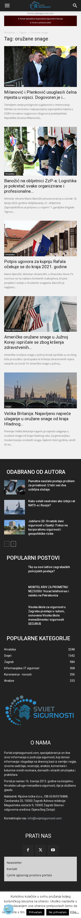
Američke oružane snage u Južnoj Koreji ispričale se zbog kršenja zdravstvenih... (36, 342)
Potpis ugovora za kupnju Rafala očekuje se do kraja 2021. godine (35, 264)
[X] (40, 850)
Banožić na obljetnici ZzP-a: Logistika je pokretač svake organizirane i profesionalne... (40, 186)
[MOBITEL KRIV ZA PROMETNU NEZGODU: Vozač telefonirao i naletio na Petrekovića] (14, 593)
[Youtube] (53, 850)
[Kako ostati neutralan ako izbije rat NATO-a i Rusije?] (14, 507)
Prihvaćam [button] (35, 912)
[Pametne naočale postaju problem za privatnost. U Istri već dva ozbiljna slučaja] (14, 487)
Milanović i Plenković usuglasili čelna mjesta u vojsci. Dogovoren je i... (40, 95)
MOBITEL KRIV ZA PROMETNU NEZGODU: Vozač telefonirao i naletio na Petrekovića (48, 591)
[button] (7, 5)
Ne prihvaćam (57, 912)
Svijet (8, 406)
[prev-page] (6, 544)
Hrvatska (10, 85)
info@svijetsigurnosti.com (45, 818)
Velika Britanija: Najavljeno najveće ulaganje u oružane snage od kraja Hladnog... (37, 418)
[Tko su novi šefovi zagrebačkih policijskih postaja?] (14, 573)
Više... (74, 912)
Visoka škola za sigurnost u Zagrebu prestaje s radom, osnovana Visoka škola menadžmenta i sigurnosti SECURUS (47, 615)
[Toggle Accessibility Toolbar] (8, 909)
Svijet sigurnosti (13, 329)
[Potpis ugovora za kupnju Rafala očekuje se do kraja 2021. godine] (40, 238)
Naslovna (9, 32)
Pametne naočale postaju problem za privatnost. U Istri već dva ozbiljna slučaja (51, 485)
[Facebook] (28, 850)
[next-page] (13, 544)
